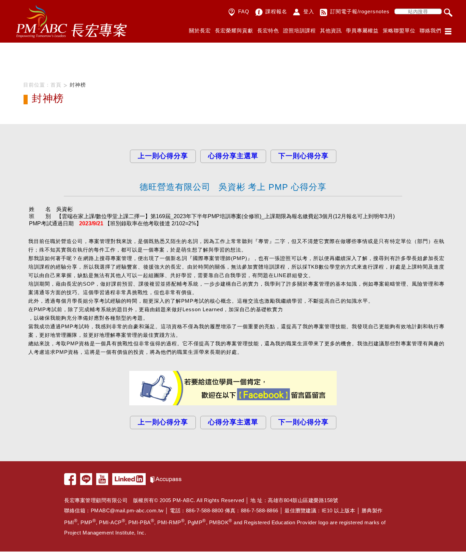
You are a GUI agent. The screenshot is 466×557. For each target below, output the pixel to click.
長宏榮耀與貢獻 (234, 30)
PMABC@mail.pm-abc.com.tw (127, 510)
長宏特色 (268, 30)
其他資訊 (331, 30)
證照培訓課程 (299, 30)
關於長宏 (200, 30)
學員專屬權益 (362, 30)
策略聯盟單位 (399, 30)
